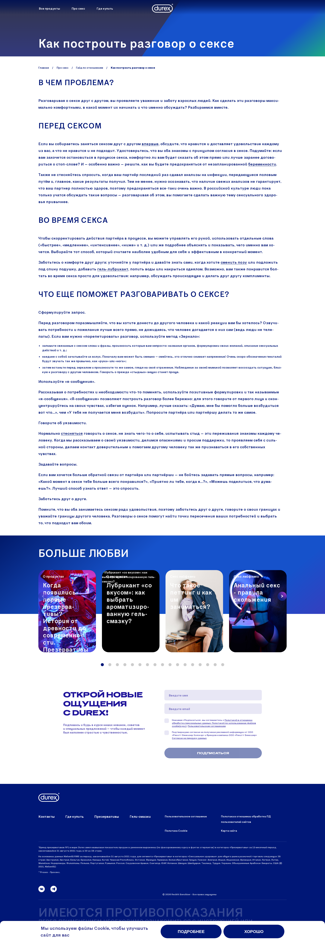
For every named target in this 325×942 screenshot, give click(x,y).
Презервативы (106, 816)
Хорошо (253, 931)
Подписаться (213, 753)
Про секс (78, 8)
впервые (150, 143)
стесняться (72, 433)
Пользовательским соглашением (207, 726)
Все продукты (49, 8)
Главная (43, 67)
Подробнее (191, 931)
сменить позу (234, 262)
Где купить (105, 8)
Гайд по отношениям (89, 67)
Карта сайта (229, 830)
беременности (262, 164)
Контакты (46, 816)
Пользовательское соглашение (186, 816)
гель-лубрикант (112, 269)
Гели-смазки (140, 816)
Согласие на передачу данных (189, 738)
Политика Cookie (176, 830)
